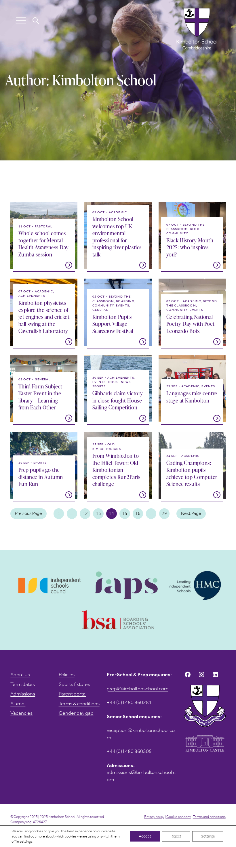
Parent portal (72, 694)
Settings (208, 836)
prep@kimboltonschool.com (137, 688)
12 (85, 513)
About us (20, 674)
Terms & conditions (79, 703)
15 (124, 513)
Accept (145, 836)
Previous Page (28, 513)
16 (137, 513)
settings (26, 841)
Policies (67, 674)
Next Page (191, 513)
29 (164, 513)
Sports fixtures (74, 684)
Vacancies (21, 713)
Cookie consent (178, 817)
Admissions (22, 694)
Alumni (17, 703)
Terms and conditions (209, 817)
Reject (176, 836)
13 (98, 513)
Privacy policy (154, 817)
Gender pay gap (76, 713)
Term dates (22, 684)
